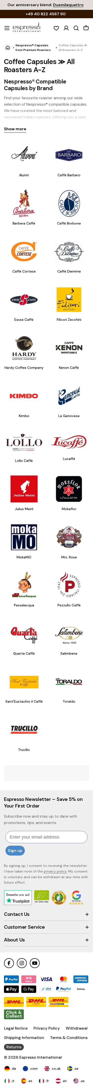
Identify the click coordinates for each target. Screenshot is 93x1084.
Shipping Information (24, 1037)
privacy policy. (55, 871)
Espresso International (40, 1057)
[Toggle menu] (7, 28)
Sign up (15, 850)
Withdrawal (77, 1028)
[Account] (66, 28)
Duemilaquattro (68, 4)
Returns (13, 1047)
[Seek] (76, 28)
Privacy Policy (46, 1028)
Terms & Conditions (69, 1037)
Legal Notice (16, 1028)
